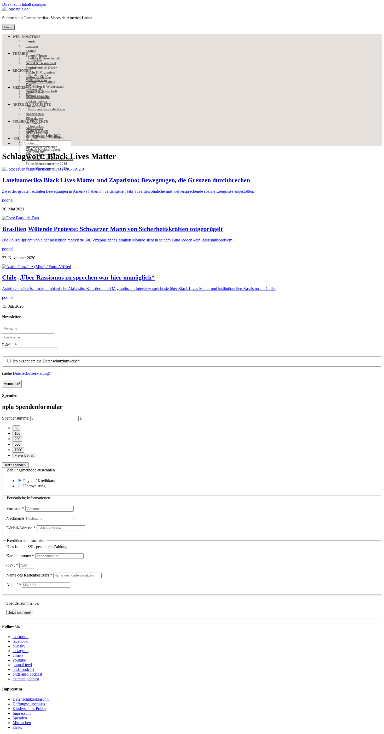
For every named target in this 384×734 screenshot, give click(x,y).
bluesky (19, 646)
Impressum (22, 713)
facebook (20, 641)
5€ (16, 428)
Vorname (15, 508)
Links (17, 727)
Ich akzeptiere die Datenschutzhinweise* (45, 361)
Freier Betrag (24, 455)
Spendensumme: (15, 418)
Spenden (20, 718)
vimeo (18, 655)
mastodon (20, 636)
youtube (19, 660)
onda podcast (23, 669)
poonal (7, 200)
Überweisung (34, 486)
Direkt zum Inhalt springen (24, 4)
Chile (9, 277)
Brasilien (14, 229)
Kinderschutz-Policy (29, 708)
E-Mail (9, 345)
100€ (18, 450)
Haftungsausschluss (29, 704)
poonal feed (22, 665)
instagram (20, 650)
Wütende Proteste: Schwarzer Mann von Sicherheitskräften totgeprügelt (125, 229)
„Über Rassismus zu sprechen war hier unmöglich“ (86, 277)
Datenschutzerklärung (31, 373)
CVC (12, 565)
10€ (17, 433)
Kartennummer (20, 556)
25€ (17, 439)
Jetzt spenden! (15, 465)
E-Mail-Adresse (21, 528)
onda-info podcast (27, 674)
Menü (8, 27)
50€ (17, 444)
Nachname (15, 518)
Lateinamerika (22, 180)
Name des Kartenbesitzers (29, 575)
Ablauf (13, 585)
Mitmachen (22, 722)
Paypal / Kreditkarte (39, 480)
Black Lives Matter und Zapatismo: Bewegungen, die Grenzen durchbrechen (147, 180)
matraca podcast (26, 679)
